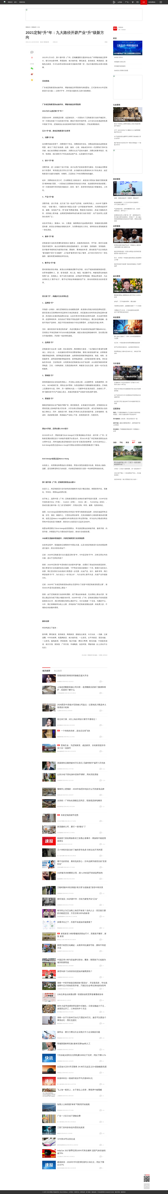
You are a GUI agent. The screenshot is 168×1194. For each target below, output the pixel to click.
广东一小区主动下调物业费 (69, 1116)
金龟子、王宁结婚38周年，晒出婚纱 (125, 301)
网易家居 (34, 27)
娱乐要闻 (116, 276)
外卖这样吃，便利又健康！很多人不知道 (126, 475)
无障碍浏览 (22, 2)
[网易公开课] (120, 2)
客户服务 (88, 1192)
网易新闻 (120, 27)
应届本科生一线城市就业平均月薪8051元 (75, 1078)
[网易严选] (127, 2)
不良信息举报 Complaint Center (105, 1192)
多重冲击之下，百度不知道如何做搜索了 (74, 922)
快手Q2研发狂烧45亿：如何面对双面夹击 (126, 347)
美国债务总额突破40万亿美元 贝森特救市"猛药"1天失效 (81, 763)
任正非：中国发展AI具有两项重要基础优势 (127, 342)
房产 (133, 442)
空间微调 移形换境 (119, 66)
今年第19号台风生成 (66, 1139)
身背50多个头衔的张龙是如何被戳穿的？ (74, 971)
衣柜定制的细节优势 (69, 815)
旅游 (114, 442)
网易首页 (10, 2)
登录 (144, 2)
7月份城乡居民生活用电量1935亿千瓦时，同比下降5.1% (81, 1055)
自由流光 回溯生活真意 (121, 70)
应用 (15, 2)
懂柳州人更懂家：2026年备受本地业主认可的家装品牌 (80, 789)
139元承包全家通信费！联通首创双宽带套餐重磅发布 (80, 994)
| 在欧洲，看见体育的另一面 (125, 418)
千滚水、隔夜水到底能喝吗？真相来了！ (126, 471)
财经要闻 (116, 179)
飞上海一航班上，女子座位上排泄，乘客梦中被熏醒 (79, 1090)
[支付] (133, 2)
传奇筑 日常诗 (118, 57)
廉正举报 (117, 1192)
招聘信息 (82, 1192)
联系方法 (76, 1192)
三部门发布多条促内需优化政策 (70, 1127)
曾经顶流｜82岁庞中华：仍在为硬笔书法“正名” (77, 899)
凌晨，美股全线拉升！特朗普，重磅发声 (126, 198)
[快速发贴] (32, 52)
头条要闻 (116, 105)
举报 (106, 42)
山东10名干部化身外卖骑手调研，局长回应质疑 (77, 774)
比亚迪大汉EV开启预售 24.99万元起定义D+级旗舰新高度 (82, 1067)
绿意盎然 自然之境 (119, 62)
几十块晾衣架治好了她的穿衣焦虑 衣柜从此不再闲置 (80, 850)
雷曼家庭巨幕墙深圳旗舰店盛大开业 (72, 675)
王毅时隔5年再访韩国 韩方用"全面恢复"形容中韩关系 (80, 887)
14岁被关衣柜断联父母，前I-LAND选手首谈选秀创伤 (80, 873)
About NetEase (64, 1192)
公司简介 (71, 1192)
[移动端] (114, 2)
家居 (77, 57)
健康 (139, 442)
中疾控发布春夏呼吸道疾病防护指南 (125, 480)
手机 (121, 442)
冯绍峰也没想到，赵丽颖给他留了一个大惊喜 (127, 306)
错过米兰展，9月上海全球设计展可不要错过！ (77, 719)
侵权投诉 (123, 1192)
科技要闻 (116, 317)
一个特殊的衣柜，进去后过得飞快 (75, 731)
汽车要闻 (116, 363)
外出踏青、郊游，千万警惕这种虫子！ (125, 467)
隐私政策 (94, 1192)
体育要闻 (116, 226)
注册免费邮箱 (151, 2)
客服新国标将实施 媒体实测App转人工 (73, 1043)
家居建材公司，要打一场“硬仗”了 (71, 827)
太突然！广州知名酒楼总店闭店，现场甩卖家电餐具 (79, 800)
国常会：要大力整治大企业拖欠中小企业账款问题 (78, 1032)
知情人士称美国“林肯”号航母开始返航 (73, 1104)
